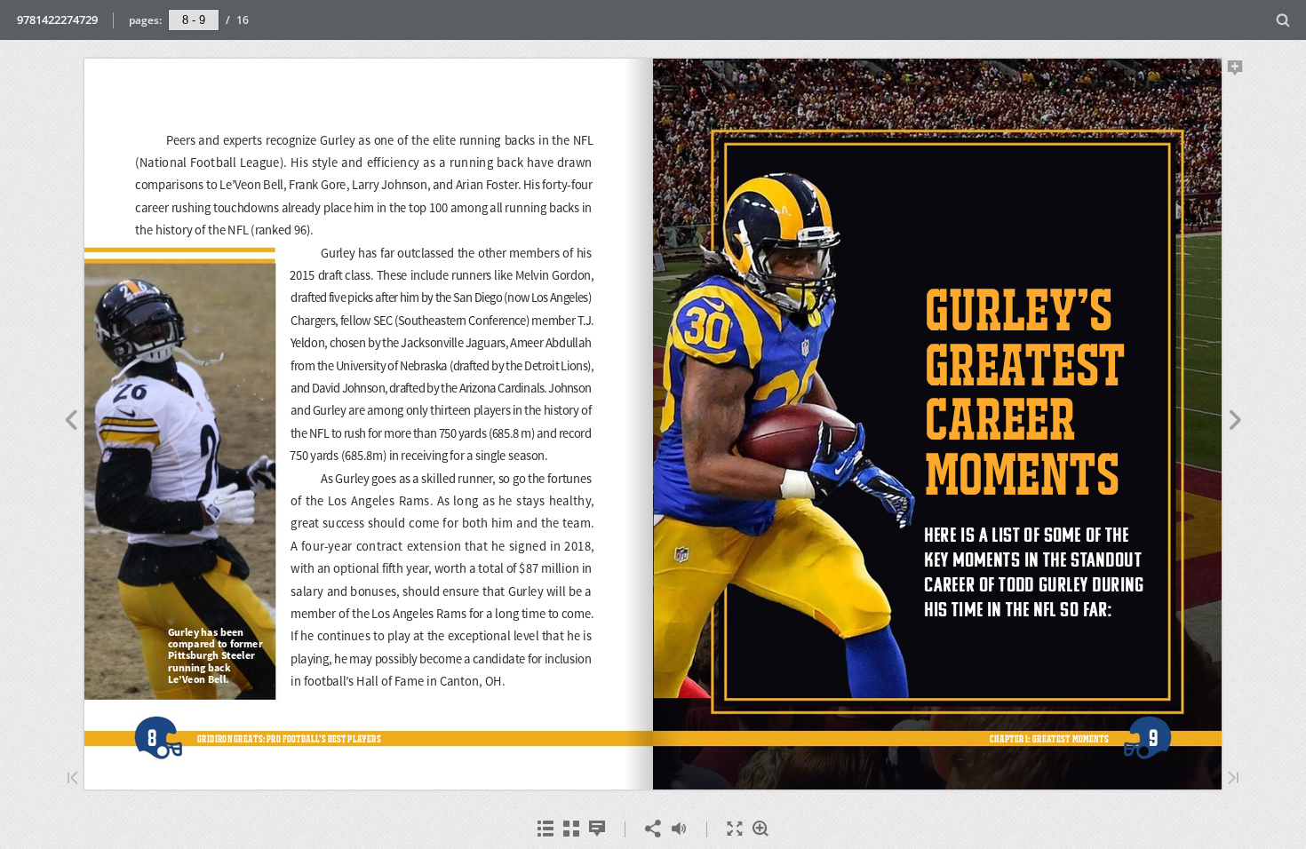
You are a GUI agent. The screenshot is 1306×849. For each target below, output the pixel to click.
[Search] (1283, 21)
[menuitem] (1283, 20)
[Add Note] (1235, 71)
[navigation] (193, 19)
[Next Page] (1235, 422)
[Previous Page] (70, 422)
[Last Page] (1233, 779)
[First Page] (73, 779)
